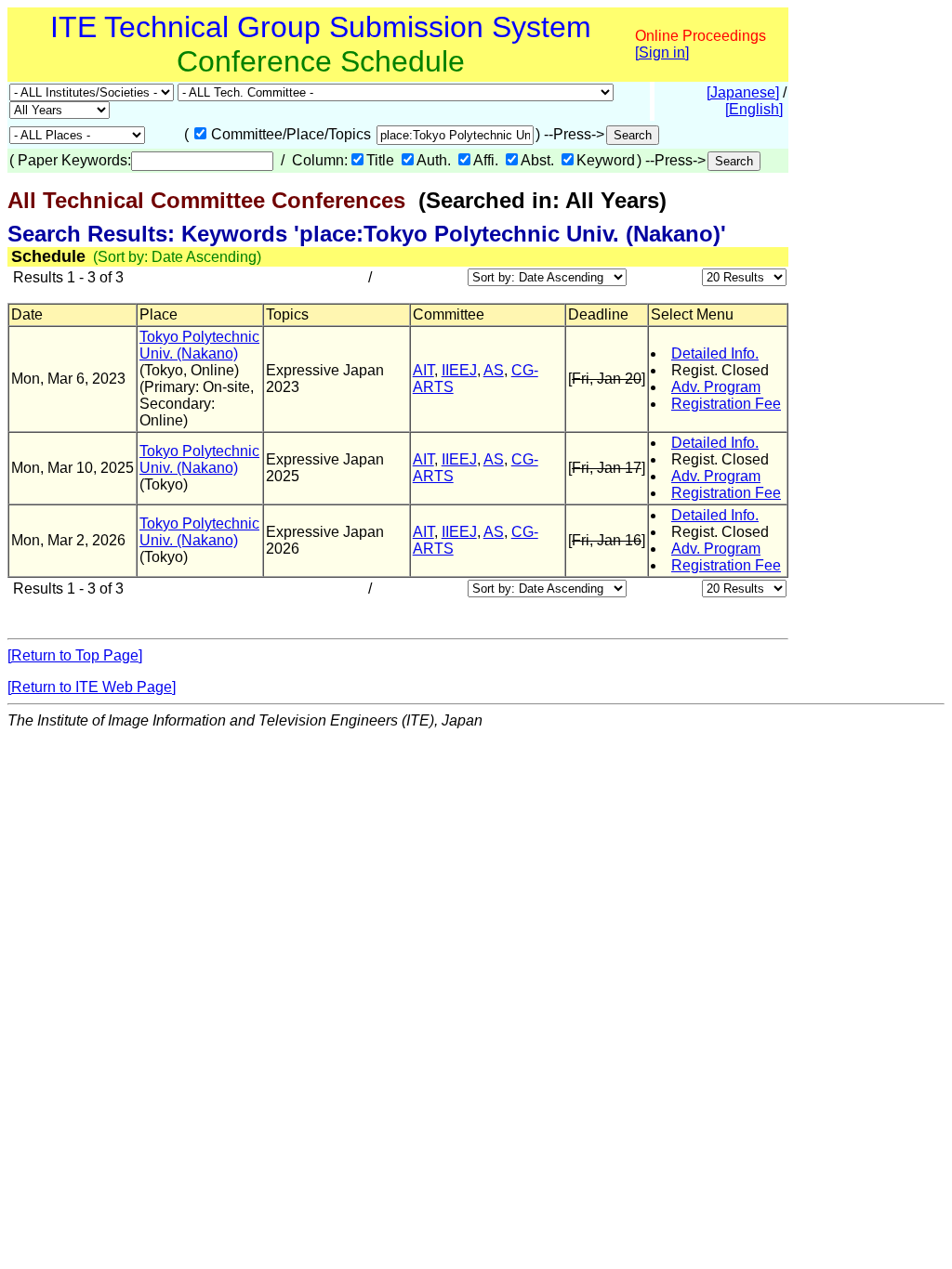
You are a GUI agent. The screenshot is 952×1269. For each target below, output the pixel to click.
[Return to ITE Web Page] (91, 687)
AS (493, 370)
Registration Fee (726, 404)
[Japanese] (743, 92)
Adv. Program (715, 387)
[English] (754, 109)
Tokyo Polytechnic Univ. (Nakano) (199, 345)
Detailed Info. (715, 353)
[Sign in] (662, 52)
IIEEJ (459, 370)
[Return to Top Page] (74, 655)
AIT (423, 370)
